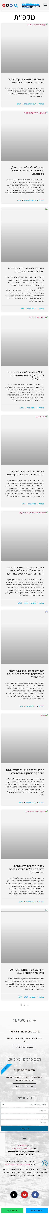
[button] (45, 5)
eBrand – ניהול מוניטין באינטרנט (17, 1164)
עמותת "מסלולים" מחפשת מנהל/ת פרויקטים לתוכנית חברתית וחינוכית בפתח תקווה (27, 170)
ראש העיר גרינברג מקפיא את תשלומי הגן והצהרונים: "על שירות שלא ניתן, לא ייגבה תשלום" (25, 674)
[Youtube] (3, 5)
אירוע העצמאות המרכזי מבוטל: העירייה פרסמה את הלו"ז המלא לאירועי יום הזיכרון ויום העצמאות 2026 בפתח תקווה (25, 570)
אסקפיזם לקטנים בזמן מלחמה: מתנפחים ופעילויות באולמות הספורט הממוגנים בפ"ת (26, 869)
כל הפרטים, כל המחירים (24, 1086)
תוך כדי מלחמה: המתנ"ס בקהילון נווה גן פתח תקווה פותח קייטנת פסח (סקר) (25, 771)
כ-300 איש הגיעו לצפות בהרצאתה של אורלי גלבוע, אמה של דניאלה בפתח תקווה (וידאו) (26, 375)
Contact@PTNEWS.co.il (22, 1148)
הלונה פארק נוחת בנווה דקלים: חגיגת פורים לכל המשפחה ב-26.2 (26, 971)
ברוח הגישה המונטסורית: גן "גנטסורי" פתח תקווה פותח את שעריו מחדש (26, 81)
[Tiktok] (7, 5)
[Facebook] (11, 5)
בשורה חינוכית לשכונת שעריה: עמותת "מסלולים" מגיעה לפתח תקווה (26, 270)
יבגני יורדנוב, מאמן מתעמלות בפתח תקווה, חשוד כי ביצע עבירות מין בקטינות (25, 473)
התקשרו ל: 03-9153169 (24, 1047)
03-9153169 (22, 1145)
